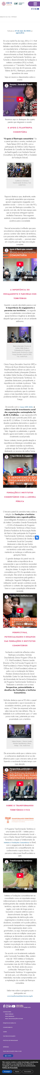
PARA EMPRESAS (9, 1016)
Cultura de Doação (9, 1036)
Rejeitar (17, 1071)
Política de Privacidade (10, 1040)
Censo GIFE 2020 (26, 407)
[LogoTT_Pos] (20, 820)
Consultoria (7, 1012)
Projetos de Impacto (9, 1023)
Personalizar (27, 1071)
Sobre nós (27, 1007)
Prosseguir (7, 1071)
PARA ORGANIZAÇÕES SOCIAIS (14, 1018)
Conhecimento (8, 1027)
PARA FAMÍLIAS (9, 1014)
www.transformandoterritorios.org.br (20, 996)
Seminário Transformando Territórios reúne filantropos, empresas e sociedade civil (20, 26)
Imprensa (6, 1047)
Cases (5, 1032)
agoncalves (20, 33)
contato (9, 1056)
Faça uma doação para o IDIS (12, 1051)
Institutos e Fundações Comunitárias (16, 842)
